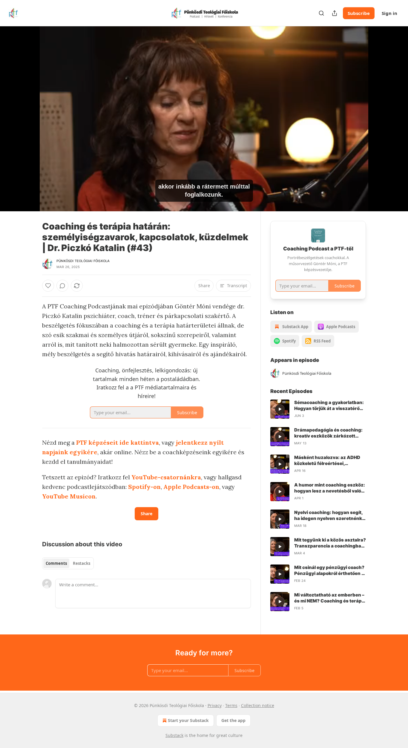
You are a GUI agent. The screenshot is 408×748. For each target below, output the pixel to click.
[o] (280, 409)
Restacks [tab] (81, 563)
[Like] (48, 286)
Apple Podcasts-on (191, 486)
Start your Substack (188, 720)
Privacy (215, 705)
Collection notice (257, 705)
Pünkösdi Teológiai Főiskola (83, 261)
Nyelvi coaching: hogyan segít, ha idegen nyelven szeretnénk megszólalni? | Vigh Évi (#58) (328, 515)
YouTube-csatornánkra (166, 477)
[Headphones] (28, 125)
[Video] (28, 112)
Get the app (233, 720)
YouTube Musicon (69, 496)
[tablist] (68, 563)
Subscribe (359, 13)
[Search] (321, 13)
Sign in (389, 13)
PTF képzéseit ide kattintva (117, 442)
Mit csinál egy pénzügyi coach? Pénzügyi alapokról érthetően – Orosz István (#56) (329, 570)
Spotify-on (144, 486)
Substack (174, 735)
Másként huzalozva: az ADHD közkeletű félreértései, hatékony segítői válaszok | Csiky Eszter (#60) (327, 460)
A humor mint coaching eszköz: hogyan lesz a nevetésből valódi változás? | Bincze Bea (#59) (329, 488)
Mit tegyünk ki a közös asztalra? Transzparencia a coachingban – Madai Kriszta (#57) (330, 543)
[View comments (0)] (380, 118)
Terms (231, 705)
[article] (318, 409)
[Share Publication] (334, 13)
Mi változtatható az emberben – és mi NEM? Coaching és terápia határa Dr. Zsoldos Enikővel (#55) (330, 598)
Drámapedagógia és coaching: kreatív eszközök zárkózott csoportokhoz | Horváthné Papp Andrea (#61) (330, 433)
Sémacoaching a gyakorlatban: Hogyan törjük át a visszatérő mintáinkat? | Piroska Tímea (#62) (329, 406)
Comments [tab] (56, 563)
